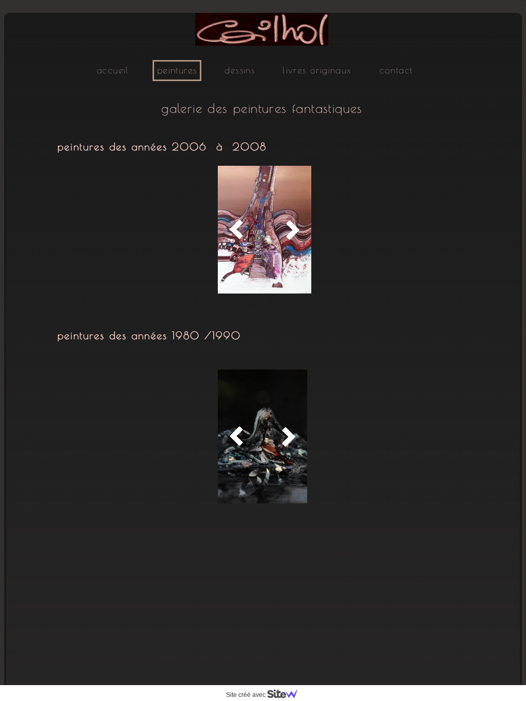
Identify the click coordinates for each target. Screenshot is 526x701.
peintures (177, 70)
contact (396, 70)
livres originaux (317, 70)
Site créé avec (246, 694)
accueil (113, 70)
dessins (239, 70)
